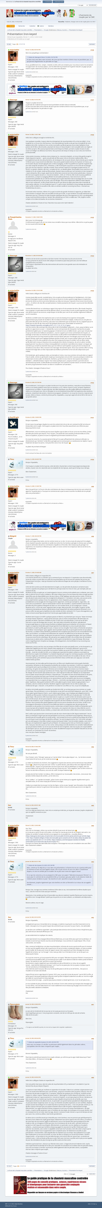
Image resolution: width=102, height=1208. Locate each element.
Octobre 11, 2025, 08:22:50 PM (33, 536)
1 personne (28, 229)
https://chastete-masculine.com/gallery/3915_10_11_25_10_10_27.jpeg (48, 325)
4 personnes (29, 998)
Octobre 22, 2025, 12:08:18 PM (33, 417)
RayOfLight (14, 417)
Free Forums (14, 1206)
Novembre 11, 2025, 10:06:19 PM (34, 217)
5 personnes (29, 735)
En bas (9, 44)
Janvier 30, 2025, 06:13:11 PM (33, 861)
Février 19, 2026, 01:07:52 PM (33, 99)
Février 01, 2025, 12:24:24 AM (33, 825)
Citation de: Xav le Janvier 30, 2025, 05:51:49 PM (41, 865)
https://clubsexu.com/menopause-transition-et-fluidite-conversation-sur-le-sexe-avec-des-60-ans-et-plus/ (55, 841)
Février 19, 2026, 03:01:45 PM (33, 49)
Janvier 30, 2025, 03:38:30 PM (33, 1004)
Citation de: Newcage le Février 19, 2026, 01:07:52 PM (42, 57)
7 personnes (29, 371)
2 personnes (29, 72)
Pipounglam (15, 1004)
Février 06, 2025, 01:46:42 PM (33, 746)
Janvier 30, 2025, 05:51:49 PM (33, 917)
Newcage (13, 100)
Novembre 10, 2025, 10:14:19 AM (34, 290)
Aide (89, 1204)
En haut (9, 1166)
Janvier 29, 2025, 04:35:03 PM (33, 1077)
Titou (12, 459)
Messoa (59, 30)
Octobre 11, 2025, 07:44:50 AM (33, 572)
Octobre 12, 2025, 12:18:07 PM (33, 486)
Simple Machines (18, 1204)
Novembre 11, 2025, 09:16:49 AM (34, 255)
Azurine (64, 30)
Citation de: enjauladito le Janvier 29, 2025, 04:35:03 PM (43, 1042)
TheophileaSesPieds (15, 218)
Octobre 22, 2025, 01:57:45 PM (33, 382)
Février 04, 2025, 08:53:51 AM (33, 805)
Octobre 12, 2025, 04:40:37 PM (33, 459)
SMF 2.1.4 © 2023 (9, 1204)
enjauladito (14, 50)
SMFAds (7, 1206)
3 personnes (29, 206)
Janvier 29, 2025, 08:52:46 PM (33, 1038)
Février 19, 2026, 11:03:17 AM (33, 134)
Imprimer (92, 44)
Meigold (13, 536)
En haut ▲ (94, 1204)
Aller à (65, 1174)
